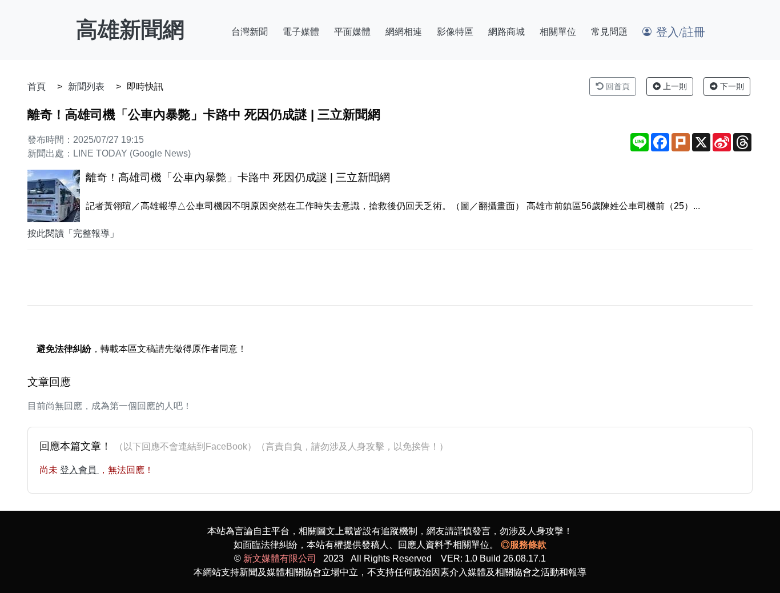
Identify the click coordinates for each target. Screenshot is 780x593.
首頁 (36, 86)
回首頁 (617, 86)
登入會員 (79, 470)
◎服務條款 (523, 545)
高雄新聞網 (130, 30)
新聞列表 (86, 86)
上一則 (674, 86)
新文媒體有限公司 (279, 558)
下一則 (731, 86)
